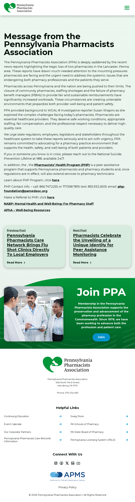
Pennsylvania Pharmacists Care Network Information (27, 440)
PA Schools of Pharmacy (84, 424)
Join (101, 337)
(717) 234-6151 (71, 392)
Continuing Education (16, 416)
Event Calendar (13, 424)
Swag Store (77, 416)
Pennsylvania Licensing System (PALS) (92, 439)
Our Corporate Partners (17, 432)
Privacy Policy (67, 487)
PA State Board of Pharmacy (87, 432)
